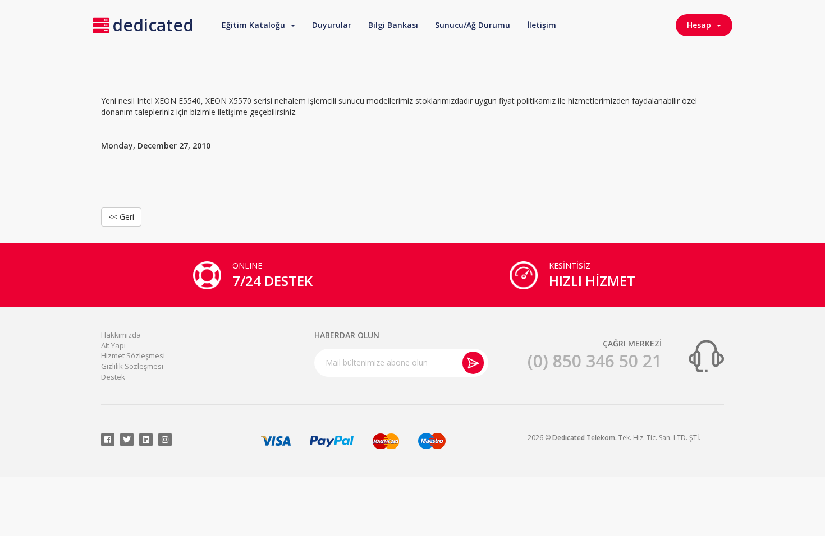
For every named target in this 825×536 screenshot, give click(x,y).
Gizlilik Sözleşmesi (132, 366)
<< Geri (121, 216)
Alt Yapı (113, 345)
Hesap (701, 25)
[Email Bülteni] (473, 363)
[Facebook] (107, 439)
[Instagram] (165, 439)
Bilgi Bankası (393, 25)
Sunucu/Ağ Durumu (472, 25)
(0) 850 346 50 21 (595, 360)
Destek (113, 377)
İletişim (541, 25)
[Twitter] (127, 439)
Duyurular (331, 25)
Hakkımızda (121, 335)
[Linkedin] (146, 439)
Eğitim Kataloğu (256, 25)
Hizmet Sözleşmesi (133, 355)
